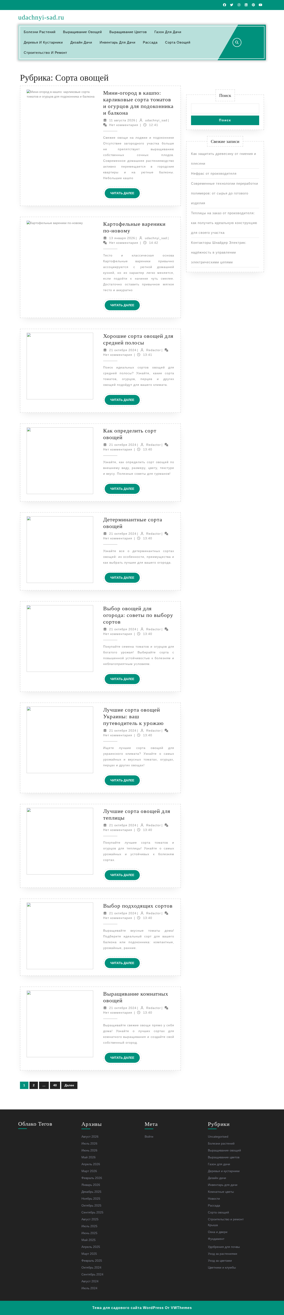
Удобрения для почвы (224, 1247)
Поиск (225, 95)
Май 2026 (88, 1157)
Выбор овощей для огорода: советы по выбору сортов (138, 615)
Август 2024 (90, 1281)
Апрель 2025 (90, 1247)
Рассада (150, 42)
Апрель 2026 (90, 1164)
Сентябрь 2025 (92, 1212)
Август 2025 (90, 1219)
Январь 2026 (90, 1185)
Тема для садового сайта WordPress (128, 1308)
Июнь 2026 (89, 1150)
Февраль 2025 (91, 1260)
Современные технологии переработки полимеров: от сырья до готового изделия (224, 193)
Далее (69, 1085)
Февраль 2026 (91, 1178)
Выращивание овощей (82, 32)
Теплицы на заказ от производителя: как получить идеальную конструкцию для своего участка (224, 222)
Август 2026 (90, 1136)
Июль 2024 (89, 1288)
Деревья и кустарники (43, 42)
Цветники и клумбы (222, 1267)
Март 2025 (89, 1253)
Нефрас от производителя (214, 173)
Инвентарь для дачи (117, 42)
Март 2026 (89, 1171)
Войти (149, 1136)
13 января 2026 (122, 238)
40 (55, 1085)
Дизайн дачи (81, 42)
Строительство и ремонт (45, 52)
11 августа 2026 (122, 120)
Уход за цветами (220, 1260)
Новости (214, 1198)
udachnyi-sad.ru (41, 17)
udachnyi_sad (156, 120)
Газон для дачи (167, 32)
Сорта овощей (177, 42)
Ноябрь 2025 (90, 1198)
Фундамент (216, 1239)
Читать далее (125, 194)
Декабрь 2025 (91, 1191)
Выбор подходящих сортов (138, 906)
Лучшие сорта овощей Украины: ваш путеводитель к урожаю (133, 716)
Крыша (213, 1225)
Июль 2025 (89, 1226)
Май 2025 (88, 1240)
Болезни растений (39, 32)
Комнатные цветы (221, 1191)
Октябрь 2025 (91, 1205)
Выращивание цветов (128, 32)
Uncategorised (218, 1136)
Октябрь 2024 (91, 1267)
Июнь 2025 (89, 1233)
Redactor (153, 350)
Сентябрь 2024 (92, 1274)
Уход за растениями (222, 1253)
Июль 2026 (89, 1143)
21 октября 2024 (122, 350)
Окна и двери (217, 1232)
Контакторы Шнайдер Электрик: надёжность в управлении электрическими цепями (218, 252)
